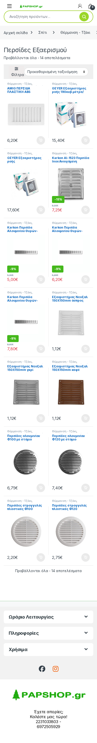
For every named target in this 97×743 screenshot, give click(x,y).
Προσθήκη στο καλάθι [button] (36, 140)
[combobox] (39, 16)
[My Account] (80, 6)
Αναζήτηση (84, 16)
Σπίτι (42, 32)
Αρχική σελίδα (16, 32)
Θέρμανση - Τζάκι (75, 32)
